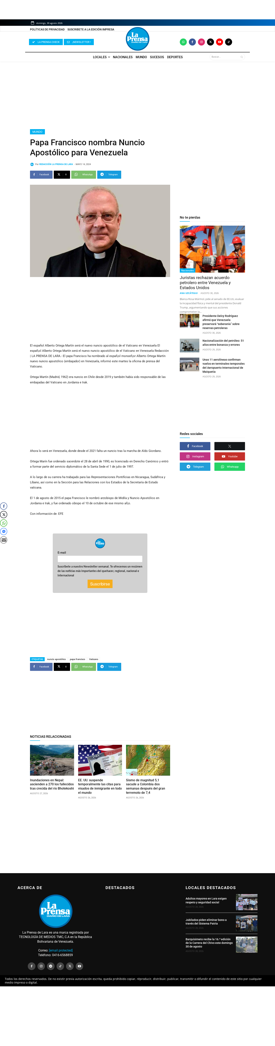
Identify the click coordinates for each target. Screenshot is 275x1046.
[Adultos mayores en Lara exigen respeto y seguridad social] (246, 902)
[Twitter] (210, 42)
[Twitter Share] (3, 514)
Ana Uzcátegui (189, 293)
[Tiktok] (228, 42)
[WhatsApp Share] (3, 523)
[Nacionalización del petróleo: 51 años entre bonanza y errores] (189, 345)
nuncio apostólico (56, 659)
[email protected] (61, 950)
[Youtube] (219, 42)
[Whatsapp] (183, 42)
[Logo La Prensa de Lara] (137, 39)
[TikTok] (60, 966)
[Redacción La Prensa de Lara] (32, 164)
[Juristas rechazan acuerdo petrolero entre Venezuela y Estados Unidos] (212, 249)
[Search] (242, 57)
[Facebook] (192, 42)
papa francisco (77, 659)
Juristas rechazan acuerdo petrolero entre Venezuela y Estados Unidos (205, 282)
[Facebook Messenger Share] (3, 531)
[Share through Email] (3, 540)
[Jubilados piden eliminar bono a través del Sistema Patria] (246, 923)
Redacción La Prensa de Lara (56, 164)
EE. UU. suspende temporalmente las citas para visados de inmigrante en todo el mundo (100, 786)
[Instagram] (201, 42)
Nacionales (187, 270)
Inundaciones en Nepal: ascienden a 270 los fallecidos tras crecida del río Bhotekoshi (52, 784)
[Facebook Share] (3, 506)
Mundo (37, 131)
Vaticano (93, 659)
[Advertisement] (137, 95)
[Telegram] (51, 966)
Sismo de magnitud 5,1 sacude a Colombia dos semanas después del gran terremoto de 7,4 (145, 786)
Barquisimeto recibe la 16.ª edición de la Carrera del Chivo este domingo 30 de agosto (209, 943)
